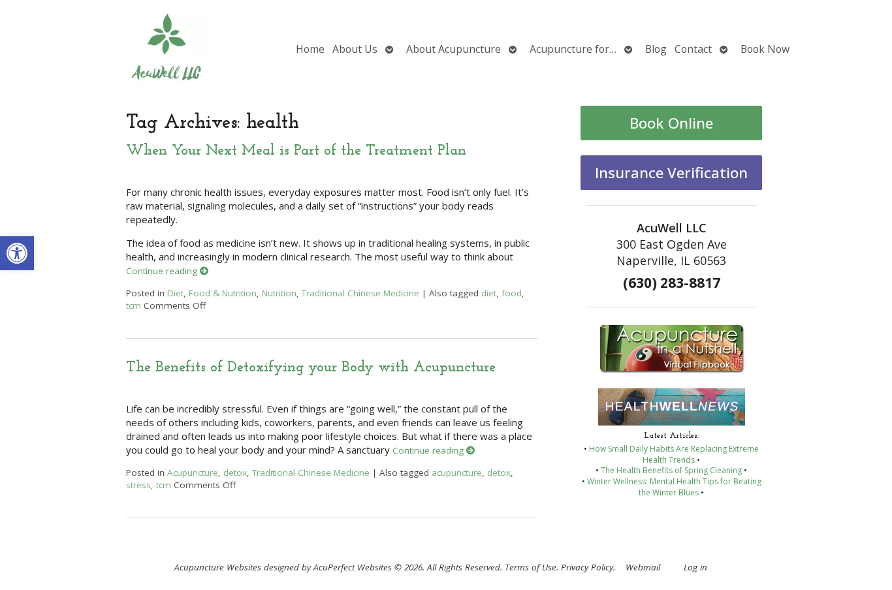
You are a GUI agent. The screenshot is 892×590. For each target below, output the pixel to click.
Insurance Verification (671, 173)
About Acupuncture (453, 49)
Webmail (643, 567)
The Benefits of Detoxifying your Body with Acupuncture (311, 367)
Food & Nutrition (223, 293)
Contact (693, 49)
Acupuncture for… (573, 49)
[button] (17, 253)
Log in (695, 567)
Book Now (765, 49)
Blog (656, 49)
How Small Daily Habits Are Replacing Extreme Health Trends (674, 454)
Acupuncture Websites (217, 567)
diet (488, 293)
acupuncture (457, 472)
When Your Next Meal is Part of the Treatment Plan (296, 151)
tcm (133, 305)
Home (310, 49)
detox (235, 472)
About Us (354, 49)
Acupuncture (192, 472)
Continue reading (163, 271)
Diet (175, 293)
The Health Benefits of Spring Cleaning (671, 470)
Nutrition (279, 293)
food (512, 293)
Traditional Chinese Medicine (360, 293)
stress (138, 485)
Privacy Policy (587, 567)
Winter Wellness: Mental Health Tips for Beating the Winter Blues (674, 487)
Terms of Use (530, 567)
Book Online (671, 123)
